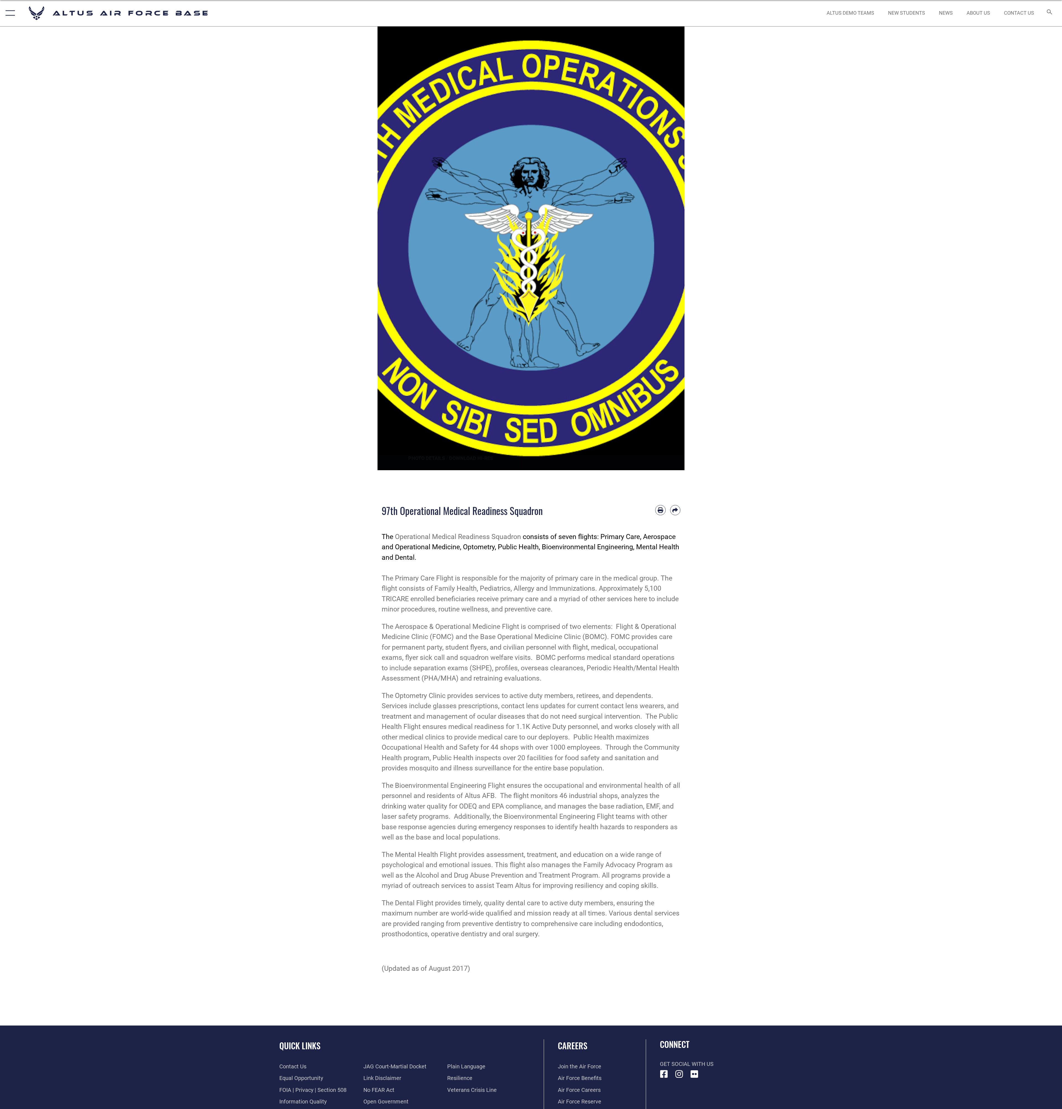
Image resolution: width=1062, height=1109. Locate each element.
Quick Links (300, 1045)
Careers (572, 1045)
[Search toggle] (1049, 13)
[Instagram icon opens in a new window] (679, 1074)
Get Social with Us (687, 1064)
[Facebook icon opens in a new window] (664, 1074)
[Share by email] (675, 510)
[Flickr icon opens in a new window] (694, 1074)
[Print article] (660, 510)
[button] (9, 13)
